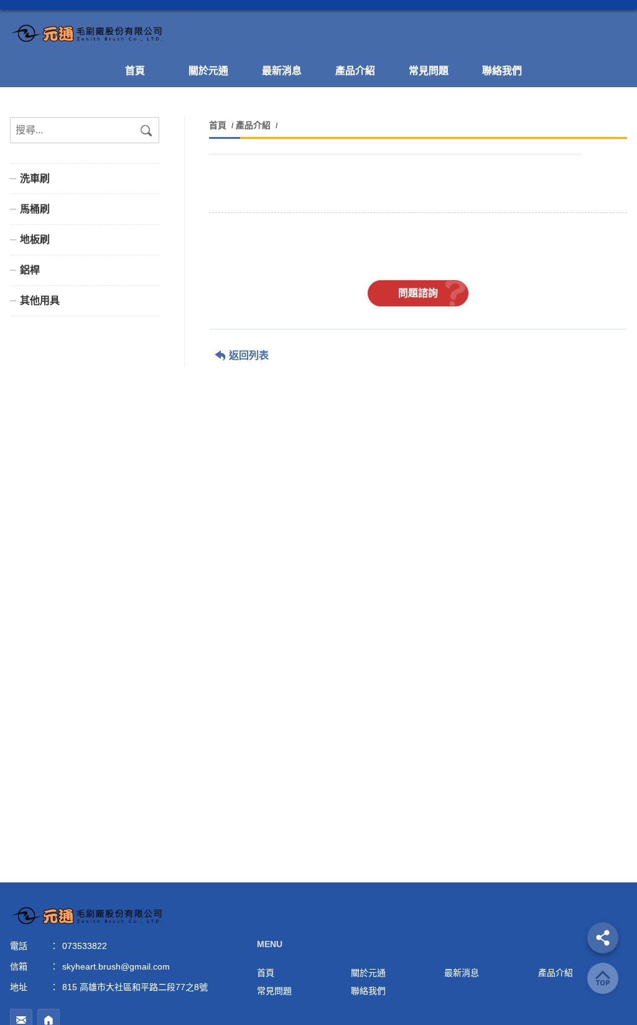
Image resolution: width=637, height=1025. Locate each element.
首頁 (219, 125)
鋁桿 (30, 270)
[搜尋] (146, 130)
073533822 (84, 946)
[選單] (602, 937)
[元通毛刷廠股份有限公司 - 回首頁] (318, 33)
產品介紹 (253, 125)
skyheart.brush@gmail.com (116, 966)
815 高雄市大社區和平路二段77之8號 (135, 987)
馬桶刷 (35, 209)
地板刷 (35, 239)
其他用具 (40, 300)
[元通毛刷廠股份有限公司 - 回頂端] (602, 978)
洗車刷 (35, 178)
